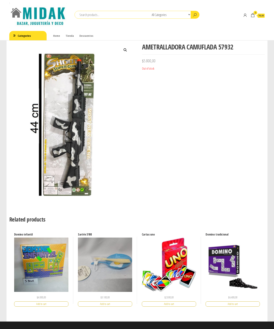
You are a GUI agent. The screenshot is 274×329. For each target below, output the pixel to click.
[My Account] (245, 15)
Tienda (70, 36)
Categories (24, 36)
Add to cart (41, 304)
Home (56, 36)
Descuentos (86, 36)
